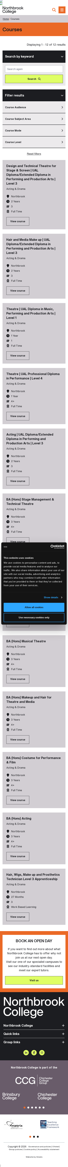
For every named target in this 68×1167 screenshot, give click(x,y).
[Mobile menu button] (62, 9)
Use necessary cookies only (34, 617)
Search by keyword (19, 56)
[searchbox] (34, 74)
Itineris (39, 1157)
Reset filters (34, 154)
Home (6, 19)
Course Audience (15, 107)
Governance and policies (39, 1146)
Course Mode (13, 130)
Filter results (14, 95)
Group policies (15, 1149)
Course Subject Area (18, 119)
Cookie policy (30, 1149)
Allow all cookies (34, 607)
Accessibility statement (48, 1149)
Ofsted (55, 1146)
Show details (51, 597)
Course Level (13, 142)
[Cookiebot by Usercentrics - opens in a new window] (50, 547)
